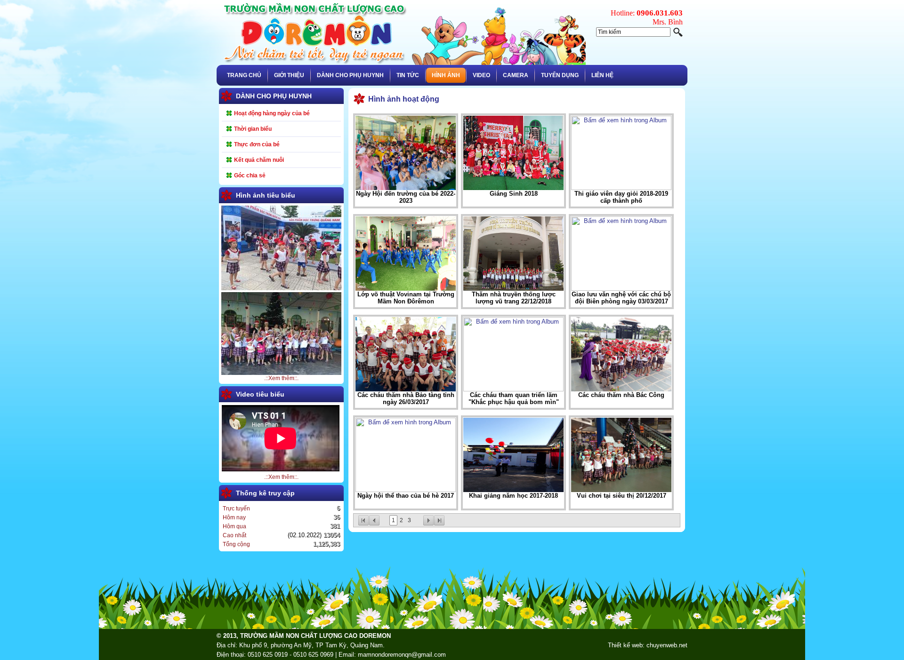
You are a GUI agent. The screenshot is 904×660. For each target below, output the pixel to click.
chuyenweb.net (666, 645)
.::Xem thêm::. (281, 378)
